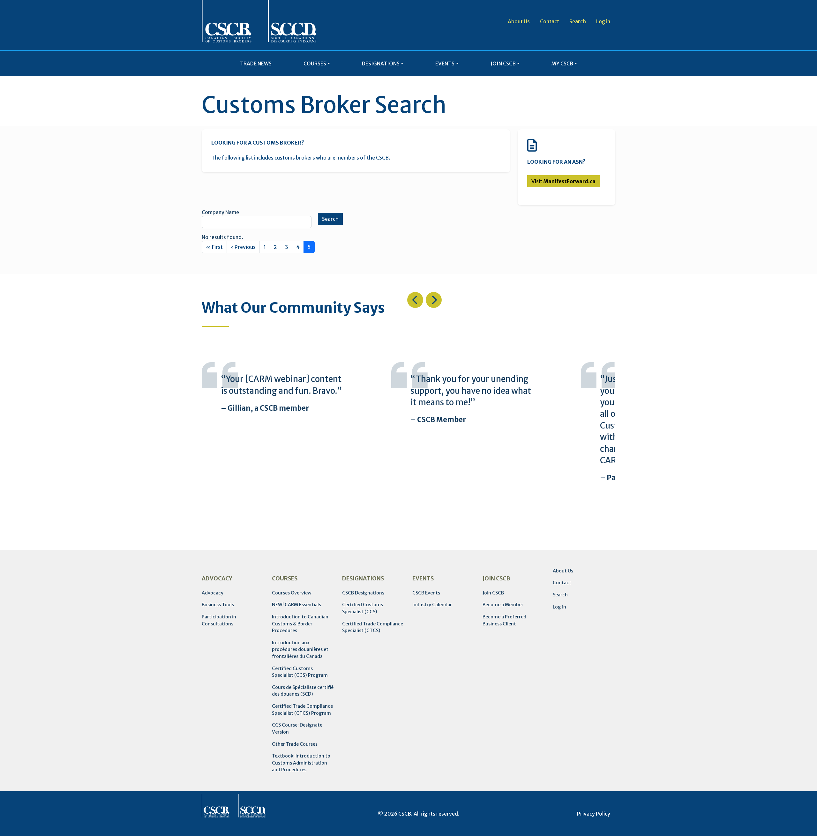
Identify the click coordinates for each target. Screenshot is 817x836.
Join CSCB (493, 593)
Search (577, 21)
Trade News (256, 63)
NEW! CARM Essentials (296, 605)
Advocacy (212, 593)
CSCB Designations (363, 593)
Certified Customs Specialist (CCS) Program (300, 672)
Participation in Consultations (219, 620)
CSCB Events (426, 593)
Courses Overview (291, 593)
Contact (549, 21)
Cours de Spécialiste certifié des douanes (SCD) (303, 690)
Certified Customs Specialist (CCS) (362, 608)
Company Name (220, 212)
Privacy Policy (593, 813)
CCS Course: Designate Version (297, 728)
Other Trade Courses (295, 744)
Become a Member (503, 605)
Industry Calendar (432, 605)
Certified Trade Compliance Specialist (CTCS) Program (302, 709)
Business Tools (218, 605)
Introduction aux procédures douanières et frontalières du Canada (300, 649)
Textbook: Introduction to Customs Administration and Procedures (301, 763)
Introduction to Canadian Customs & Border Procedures (300, 623)
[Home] (259, 21)
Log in (603, 21)
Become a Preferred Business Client (504, 620)
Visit (563, 181)
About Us (519, 21)
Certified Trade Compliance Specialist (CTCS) (372, 627)
